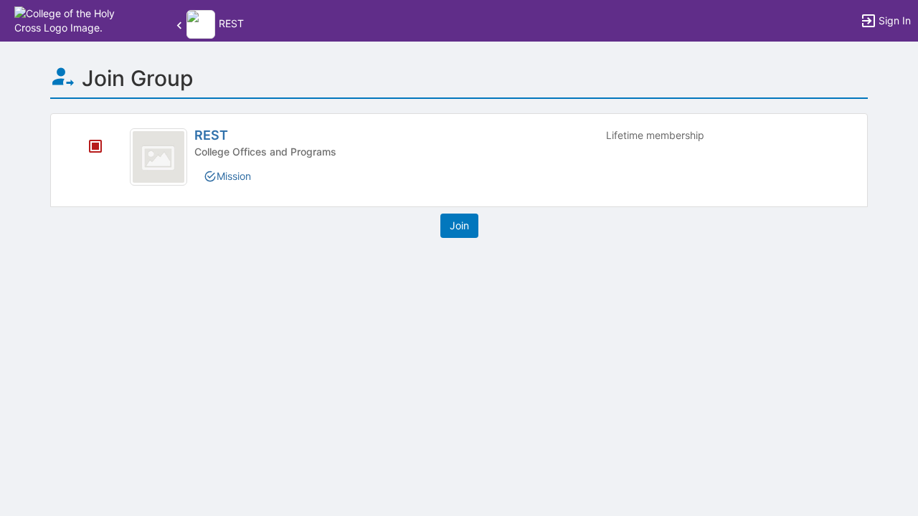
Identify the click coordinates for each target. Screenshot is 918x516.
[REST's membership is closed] (87, 147)
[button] (73, 20)
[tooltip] (95, 147)
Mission (234, 176)
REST (211, 135)
